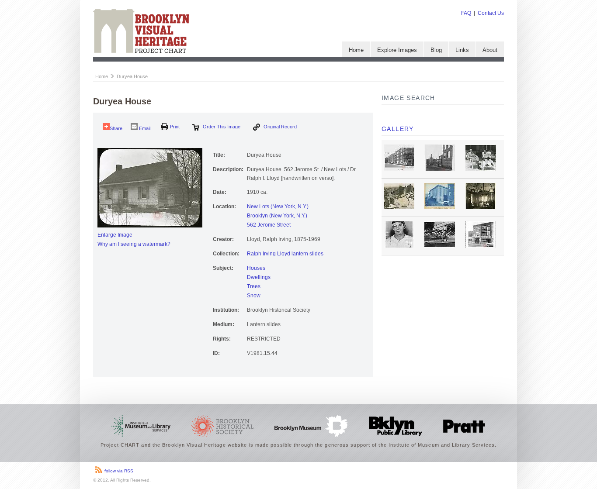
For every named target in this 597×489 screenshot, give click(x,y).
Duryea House (132, 76)
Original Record (279, 126)
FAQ (466, 13)
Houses (256, 268)
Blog (436, 50)
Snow (253, 296)
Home (356, 50)
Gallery (398, 128)
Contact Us (491, 13)
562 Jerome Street (269, 225)
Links (462, 50)
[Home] (141, 51)
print (175, 126)
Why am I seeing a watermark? (133, 244)
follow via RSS (118, 470)
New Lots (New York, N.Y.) (278, 206)
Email (144, 128)
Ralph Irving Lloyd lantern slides (285, 254)
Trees (253, 286)
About (489, 50)
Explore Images (397, 50)
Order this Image (220, 126)
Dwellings (259, 277)
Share (116, 128)
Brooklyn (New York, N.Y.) (277, 216)
